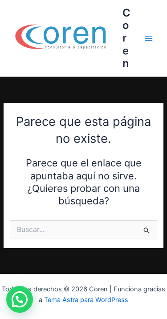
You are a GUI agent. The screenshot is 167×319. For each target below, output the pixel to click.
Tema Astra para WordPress (86, 300)
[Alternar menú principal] (148, 38)
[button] (19, 299)
